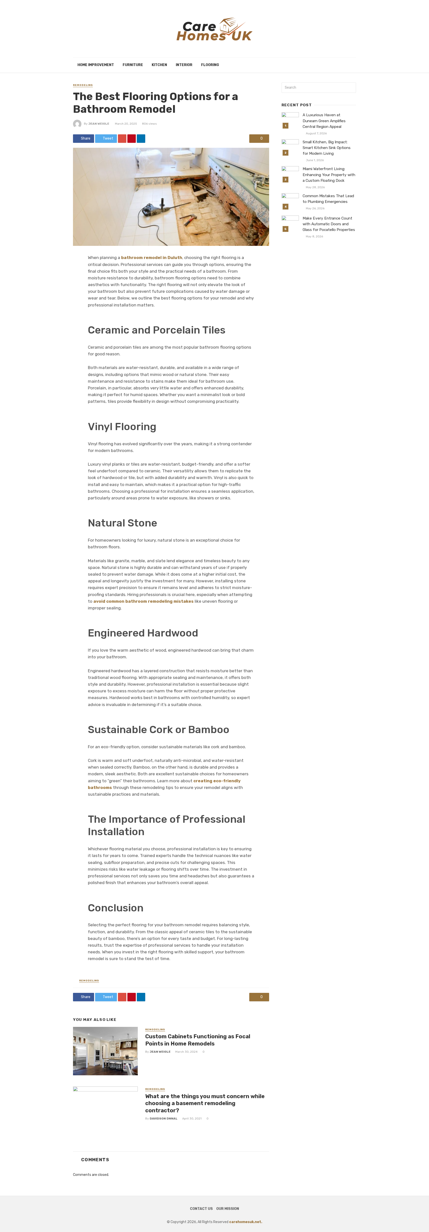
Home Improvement (95, 65)
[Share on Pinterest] (131, 138)
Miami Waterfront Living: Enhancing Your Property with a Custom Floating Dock (329, 175)
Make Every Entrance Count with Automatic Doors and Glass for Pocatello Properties (329, 224)
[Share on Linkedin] (141, 138)
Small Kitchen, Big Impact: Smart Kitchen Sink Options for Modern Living (327, 148)
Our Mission (227, 1209)
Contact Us (201, 1209)
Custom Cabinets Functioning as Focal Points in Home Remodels (197, 1039)
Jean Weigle (98, 123)
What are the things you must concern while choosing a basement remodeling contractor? (205, 1103)
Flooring (210, 65)
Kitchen (159, 65)
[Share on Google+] (122, 138)
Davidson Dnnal (164, 1118)
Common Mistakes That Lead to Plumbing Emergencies (328, 199)
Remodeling (83, 85)
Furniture (133, 65)
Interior (184, 65)
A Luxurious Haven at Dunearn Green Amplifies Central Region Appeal (324, 121)
